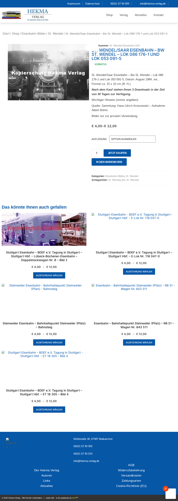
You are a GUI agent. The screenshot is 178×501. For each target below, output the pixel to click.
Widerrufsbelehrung (131, 470)
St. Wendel (55, 33)
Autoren (46, 475)
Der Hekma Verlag (46, 470)
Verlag (124, 15)
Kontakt (159, 15)
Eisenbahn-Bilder (34, 33)
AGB (131, 465)
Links (46, 480)
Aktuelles (141, 15)
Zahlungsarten (131, 480)
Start (6, 33)
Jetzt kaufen (117, 152)
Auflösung (99, 139)
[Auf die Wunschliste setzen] (130, 163)
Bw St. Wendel (130, 179)
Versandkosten (131, 475)
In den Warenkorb (109, 161)
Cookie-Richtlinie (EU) (131, 486)
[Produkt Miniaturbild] (92, 47)
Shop (109, 15)
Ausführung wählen (49, 275)
